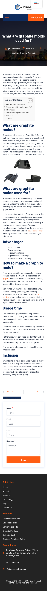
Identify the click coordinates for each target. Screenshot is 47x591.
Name (9, 408)
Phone (9, 430)
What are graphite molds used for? (19, 107)
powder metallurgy (35, 231)
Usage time (10, 115)
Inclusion (9, 118)
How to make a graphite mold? (17, 113)
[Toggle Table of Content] (29, 100)
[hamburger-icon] (7, 17)
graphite (6, 278)
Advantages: (10, 110)
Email (9, 419)
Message (10, 441)
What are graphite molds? (15, 104)
